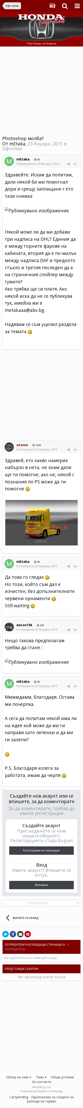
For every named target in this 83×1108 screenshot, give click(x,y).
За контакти (41, 1082)
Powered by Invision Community (41, 1091)
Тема (40, 1077)
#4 (75, 630)
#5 (75, 686)
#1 (75, 164)
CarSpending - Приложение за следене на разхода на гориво (41, 1099)
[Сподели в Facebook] (13, 934)
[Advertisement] (41, 90)
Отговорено (37, 449)
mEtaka (17, 144)
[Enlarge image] (41, 522)
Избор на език (18, 1077)
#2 (75, 450)
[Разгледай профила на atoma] (9, 447)
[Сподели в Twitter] (5, 934)
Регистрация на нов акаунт (41, 850)
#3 (75, 566)
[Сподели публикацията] (68, 164)
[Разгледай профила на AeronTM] (9, 627)
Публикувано (37, 164)
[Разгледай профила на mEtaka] (9, 161)
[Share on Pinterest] (27, 934)
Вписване (41, 885)
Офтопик (12, 148)
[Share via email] (20, 934)
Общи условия (62, 1077)
